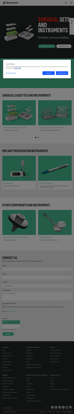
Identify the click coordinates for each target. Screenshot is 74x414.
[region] (37, 69)
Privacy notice (17, 68)
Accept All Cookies (62, 73)
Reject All (48, 73)
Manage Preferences (11, 73)
